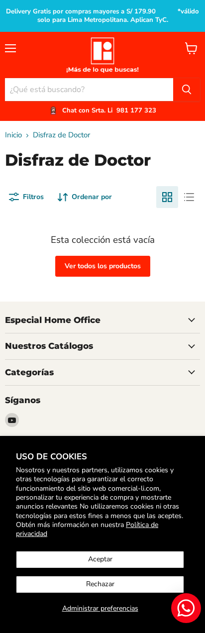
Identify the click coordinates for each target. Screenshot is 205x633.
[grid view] (167, 197)
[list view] (189, 197)
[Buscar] (186, 89)
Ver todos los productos (103, 266)
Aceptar (100, 559)
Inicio (13, 135)
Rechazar (100, 584)
